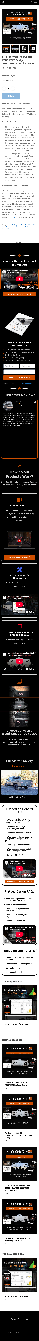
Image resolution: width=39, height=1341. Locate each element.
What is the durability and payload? (17, 916)
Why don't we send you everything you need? (16, 828)
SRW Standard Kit (20, 227)
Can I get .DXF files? (15, 855)
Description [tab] (19, 242)
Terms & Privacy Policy (19, 1319)
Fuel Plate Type (8, 76)
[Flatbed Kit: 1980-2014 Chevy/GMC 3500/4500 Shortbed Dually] (19, 1111)
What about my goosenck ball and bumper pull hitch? (19, 850)
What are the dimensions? (17, 904)
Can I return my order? (15, 968)
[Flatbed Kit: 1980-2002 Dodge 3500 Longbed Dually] (19, 1216)
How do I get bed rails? (15, 921)
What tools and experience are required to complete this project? (18, 839)
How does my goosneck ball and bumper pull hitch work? (19, 899)
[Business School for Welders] (19, 1002)
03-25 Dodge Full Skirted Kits (19, 225)
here (16, 217)
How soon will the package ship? (19, 964)
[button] (35, 2)
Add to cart (11, 96)
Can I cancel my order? (15, 972)
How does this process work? (19, 833)
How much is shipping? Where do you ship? (19, 958)
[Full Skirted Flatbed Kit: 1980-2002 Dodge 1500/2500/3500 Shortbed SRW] (19, 1164)
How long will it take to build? (19, 845)
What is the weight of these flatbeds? (17, 910)
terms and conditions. (28, 383)
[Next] (33, 48)
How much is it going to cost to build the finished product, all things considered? (18, 821)
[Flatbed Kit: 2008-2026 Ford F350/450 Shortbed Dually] (19, 1061)
